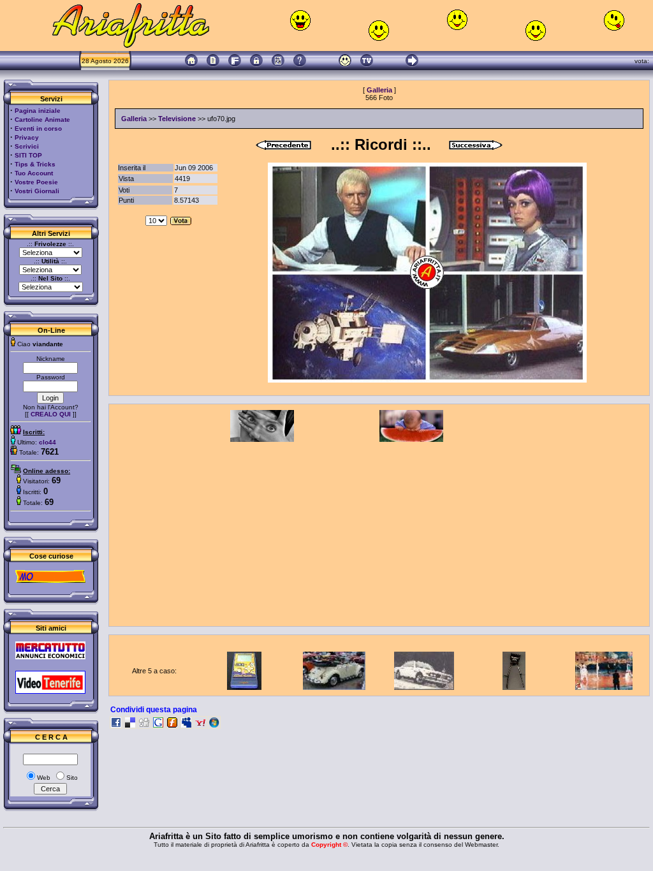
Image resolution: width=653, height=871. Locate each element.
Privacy (27, 137)
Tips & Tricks (35, 164)
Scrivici (27, 146)
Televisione (177, 118)
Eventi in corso (38, 128)
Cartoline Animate (42, 119)
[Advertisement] (379, 531)
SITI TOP (28, 155)
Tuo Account (34, 173)
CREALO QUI (51, 414)
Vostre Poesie (36, 182)
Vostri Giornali (37, 190)
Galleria (379, 90)
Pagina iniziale (38, 110)
